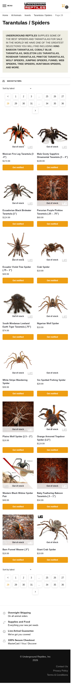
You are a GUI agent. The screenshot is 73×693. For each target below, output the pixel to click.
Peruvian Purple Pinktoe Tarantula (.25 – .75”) (50, 212)
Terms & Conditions (57, 674)
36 (62, 103)
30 (23, 103)
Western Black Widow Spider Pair (18, 495)
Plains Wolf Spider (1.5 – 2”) (17, 436)
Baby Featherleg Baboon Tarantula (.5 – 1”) (50, 495)
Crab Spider (43, 267)
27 (62, 96)
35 (55, 103)
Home (5, 15)
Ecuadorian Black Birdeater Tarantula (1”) (17, 212)
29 (16, 103)
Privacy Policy (60, 670)
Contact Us (62, 666)
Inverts (28, 15)
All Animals (16, 15)
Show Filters (14, 81)
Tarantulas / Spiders (43, 15)
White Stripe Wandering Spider (15, 382)
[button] (64, 6)
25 (47, 96)
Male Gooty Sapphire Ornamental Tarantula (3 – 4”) (52, 156)
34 (47, 103)
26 (55, 96)
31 (31, 103)
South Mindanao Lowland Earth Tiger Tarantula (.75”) (17, 325)
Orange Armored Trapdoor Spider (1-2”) (51, 438)
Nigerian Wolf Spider (48, 323)
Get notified (18, 167)
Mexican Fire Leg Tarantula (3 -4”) (18, 156)
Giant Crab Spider (46, 549)
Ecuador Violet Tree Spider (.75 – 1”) (17, 269)
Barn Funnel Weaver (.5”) (16, 549)
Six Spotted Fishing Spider (51, 380)
